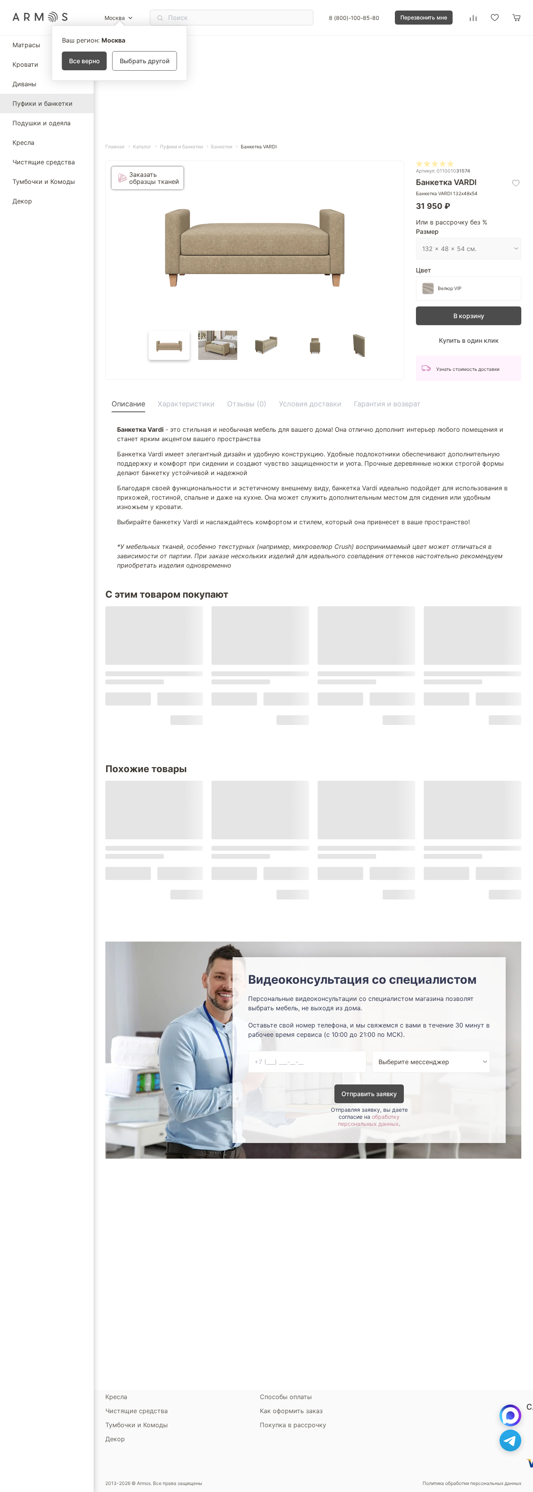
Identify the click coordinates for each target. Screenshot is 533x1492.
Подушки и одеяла (41, 123)
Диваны (24, 84)
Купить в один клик (469, 340)
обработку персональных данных (369, 1120)
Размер (427, 231)
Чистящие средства (43, 162)
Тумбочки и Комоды (43, 181)
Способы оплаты (286, 1397)
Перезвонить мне (423, 17)
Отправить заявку (369, 1094)
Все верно (84, 61)
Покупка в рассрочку (293, 1425)
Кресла (23, 142)
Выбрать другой (145, 61)
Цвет (423, 270)
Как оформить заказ (291, 1411)
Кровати (25, 64)
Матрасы (26, 45)
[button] (169, 345)
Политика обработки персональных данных (472, 1483)
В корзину (468, 316)
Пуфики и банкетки (42, 103)
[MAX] (510, 1415)
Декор (22, 201)
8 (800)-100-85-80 (354, 17)
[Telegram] (510, 1440)
